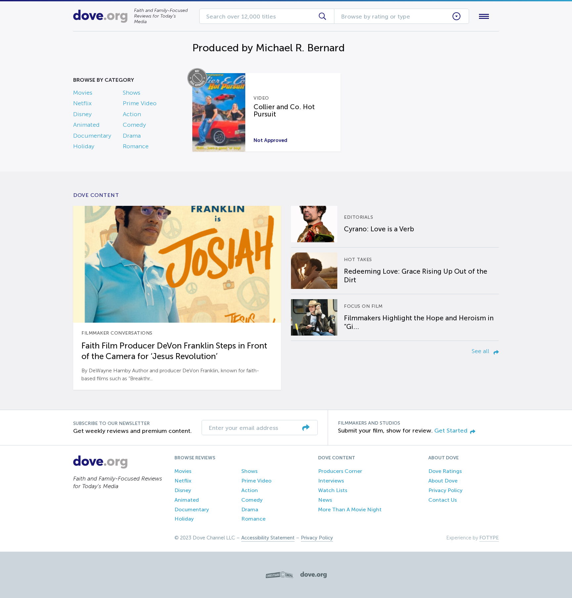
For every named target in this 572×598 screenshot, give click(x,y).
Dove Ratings (445, 471)
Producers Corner (340, 471)
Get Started (450, 430)
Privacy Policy (445, 490)
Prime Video (140, 103)
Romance (136, 146)
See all (481, 351)
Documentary (92, 135)
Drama (132, 135)
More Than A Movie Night (350, 509)
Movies (82, 92)
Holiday (83, 146)
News (325, 500)
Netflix (82, 103)
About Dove (442, 480)
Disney (82, 114)
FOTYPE (489, 537)
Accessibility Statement (268, 537)
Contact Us (442, 500)
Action (132, 114)
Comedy (134, 124)
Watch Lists (332, 490)
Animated (86, 124)
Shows (131, 92)
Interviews (331, 480)
